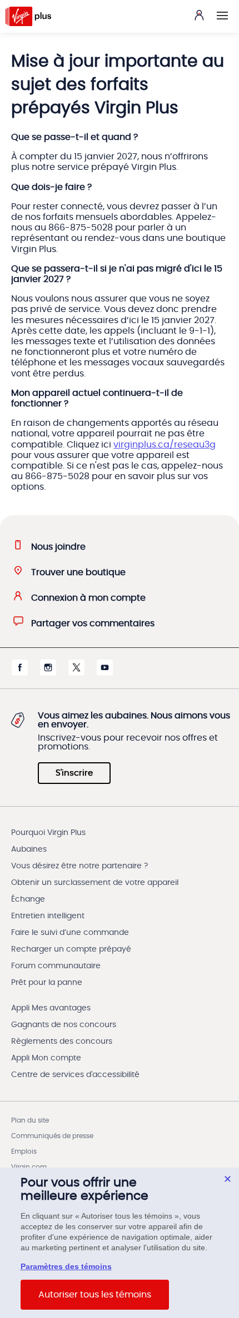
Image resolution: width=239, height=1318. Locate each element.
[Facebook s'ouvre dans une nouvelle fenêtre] (19, 672)
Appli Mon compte (46, 1058)
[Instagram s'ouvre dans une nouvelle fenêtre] (48, 672)
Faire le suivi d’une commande (70, 933)
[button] (222, 15)
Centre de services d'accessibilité (75, 1075)
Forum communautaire (56, 966)
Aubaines (29, 849)
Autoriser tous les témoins (94, 1294)
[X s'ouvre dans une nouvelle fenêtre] (76, 672)
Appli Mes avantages (51, 1008)
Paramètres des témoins (66, 1266)
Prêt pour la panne (46, 983)
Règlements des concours (61, 1041)
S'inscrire (74, 773)
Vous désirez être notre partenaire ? (79, 866)
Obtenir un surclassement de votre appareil (94, 883)
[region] (119, 1243)
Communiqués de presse (52, 1136)
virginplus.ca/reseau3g (164, 444)
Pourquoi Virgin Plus (48, 833)
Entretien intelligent (47, 916)
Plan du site (30, 1120)
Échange (28, 899)
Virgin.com (29, 1167)
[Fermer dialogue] (228, 1179)
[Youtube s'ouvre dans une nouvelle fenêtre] (104, 672)
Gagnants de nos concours (63, 1025)
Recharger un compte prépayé (71, 949)
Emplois (24, 1151)
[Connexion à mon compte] (199, 15)
